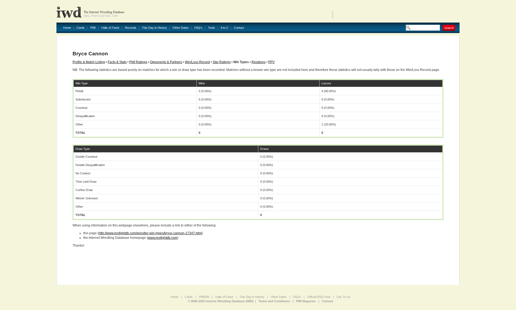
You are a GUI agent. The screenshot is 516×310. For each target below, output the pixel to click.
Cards (81, 27)
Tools (211, 27)
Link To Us (343, 296)
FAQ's (198, 27)
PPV (271, 62)
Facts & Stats (117, 62)
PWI (93, 27)
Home (67, 27)
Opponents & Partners (166, 62)
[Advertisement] (397, 11)
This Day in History (154, 27)
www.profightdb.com (162, 238)
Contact (239, 27)
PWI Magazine (306, 301)
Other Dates (181, 27)
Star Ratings (222, 62)
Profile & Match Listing (89, 62)
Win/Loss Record (197, 62)
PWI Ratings (138, 62)
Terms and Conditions (274, 301)
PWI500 (204, 296)
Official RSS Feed (318, 296)
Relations (259, 62)
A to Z (224, 27)
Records (130, 27)
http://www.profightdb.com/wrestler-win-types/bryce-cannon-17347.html (150, 233)
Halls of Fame (110, 27)
